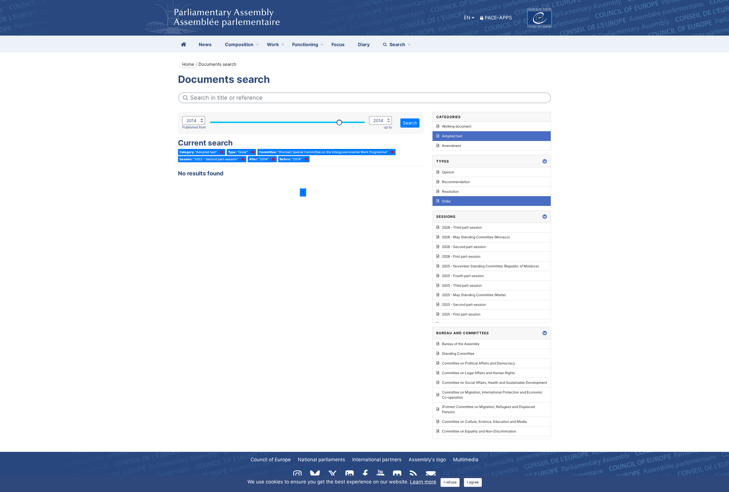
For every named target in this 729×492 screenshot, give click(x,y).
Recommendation (456, 182)
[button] (544, 161)
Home (188, 64)
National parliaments (321, 459)
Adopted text (452, 136)
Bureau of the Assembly (461, 344)
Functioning (305, 44)
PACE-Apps (498, 17)
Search (397, 44)
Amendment (451, 146)
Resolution (450, 191)
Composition (239, 44)
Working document (456, 126)
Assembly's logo (427, 459)
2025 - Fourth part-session (463, 276)
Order (446, 201)
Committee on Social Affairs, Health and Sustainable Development (494, 382)
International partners (377, 459)
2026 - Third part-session (462, 227)
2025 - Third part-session (462, 285)
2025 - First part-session (461, 314)
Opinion (448, 172)
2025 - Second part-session (464, 304)
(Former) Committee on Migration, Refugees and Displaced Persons (488, 409)
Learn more (423, 482)
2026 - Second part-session (464, 247)
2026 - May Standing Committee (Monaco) (476, 237)
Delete (221, 152)
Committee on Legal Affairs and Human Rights (478, 373)
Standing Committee (458, 353)
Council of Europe (271, 459)
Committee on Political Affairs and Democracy (478, 363)
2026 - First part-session (461, 256)
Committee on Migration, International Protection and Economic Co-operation (492, 394)
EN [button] (467, 17)
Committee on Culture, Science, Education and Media (484, 421)
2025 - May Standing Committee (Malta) (474, 295)
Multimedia (465, 459)
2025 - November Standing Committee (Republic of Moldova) (490, 266)
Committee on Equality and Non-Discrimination (479, 431)
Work (273, 44)
